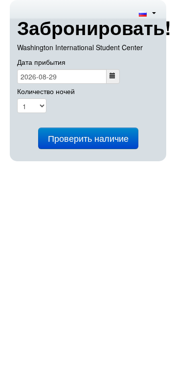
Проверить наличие (88, 138)
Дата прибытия (41, 62)
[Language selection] (147, 12)
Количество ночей (46, 91)
